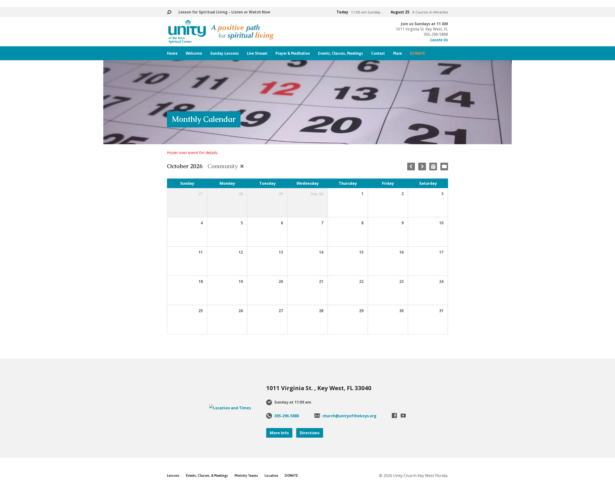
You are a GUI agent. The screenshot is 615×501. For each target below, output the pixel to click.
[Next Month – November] (422, 166)
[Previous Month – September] (411, 166)
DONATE (291, 475)
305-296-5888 (286, 415)
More (397, 53)
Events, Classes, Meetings (340, 53)
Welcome (194, 53)
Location (271, 475)
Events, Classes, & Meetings (207, 475)
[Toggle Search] (169, 12)
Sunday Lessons (224, 53)
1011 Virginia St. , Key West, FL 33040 (318, 388)
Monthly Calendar (204, 119)
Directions (310, 432)
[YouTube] (403, 415)
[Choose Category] (444, 166)
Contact (378, 53)
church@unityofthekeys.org (349, 415)
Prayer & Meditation (293, 53)
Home (172, 53)
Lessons (173, 475)
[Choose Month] (433, 166)
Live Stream (257, 53)
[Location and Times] (230, 408)
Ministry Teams (246, 475)
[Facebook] (394, 415)
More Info (279, 432)
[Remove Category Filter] (242, 166)
